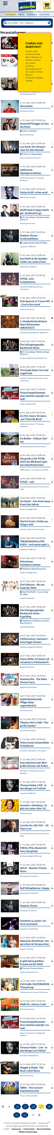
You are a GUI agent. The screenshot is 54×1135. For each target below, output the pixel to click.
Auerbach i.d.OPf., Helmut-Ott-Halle (32, 529)
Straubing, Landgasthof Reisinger (31, 856)
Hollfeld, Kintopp (26, 813)
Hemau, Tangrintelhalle (28, 404)
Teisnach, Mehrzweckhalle (29, 1096)
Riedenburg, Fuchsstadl (28, 197)
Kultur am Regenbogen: (32, 154)
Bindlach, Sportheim (27, 949)
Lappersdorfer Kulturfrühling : (35, 243)
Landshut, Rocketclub (27, 309)
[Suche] (5, 23)
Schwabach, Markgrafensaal (29, 1055)
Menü (5, 3)
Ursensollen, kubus (26, 710)
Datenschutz (29, 1129)
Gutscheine (44, 14)
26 (17, 1107)
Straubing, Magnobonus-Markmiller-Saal (33, 358)
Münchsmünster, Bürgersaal (29, 893)
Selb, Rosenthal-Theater (28, 730)
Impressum (16, 1129)
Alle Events (10, 14)
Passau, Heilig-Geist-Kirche (29, 972)
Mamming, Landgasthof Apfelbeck (31, 647)
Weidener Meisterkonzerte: (34, 569)
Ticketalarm (31, 14)
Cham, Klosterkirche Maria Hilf (30, 158)
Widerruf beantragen (28, 1132)
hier (31, 81)
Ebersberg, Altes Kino (27, 111)
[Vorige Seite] (9, 1106)
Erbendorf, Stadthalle (27, 598)
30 (49, 1107)
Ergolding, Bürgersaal (27, 627)
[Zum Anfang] (2, 1106)
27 (25, 1107)
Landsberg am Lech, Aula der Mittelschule (34, 992)
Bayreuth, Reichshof (26, 1076)
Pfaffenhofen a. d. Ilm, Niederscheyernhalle (34, 470)
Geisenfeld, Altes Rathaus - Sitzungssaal (33, 751)
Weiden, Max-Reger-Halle (28, 509)
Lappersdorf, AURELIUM (28, 246)
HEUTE (21, 14)
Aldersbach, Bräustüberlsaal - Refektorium (34, 332)
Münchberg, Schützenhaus (29, 876)
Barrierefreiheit (44, 1129)
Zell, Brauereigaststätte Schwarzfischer (33, 446)
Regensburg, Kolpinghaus (28, 687)
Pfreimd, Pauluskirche (27, 1009)
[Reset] (49, 23)
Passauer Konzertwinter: (33, 968)
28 (33, 1107)
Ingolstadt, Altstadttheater (29, 929)
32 (25, 1115)
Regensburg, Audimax (27, 667)
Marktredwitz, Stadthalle (28, 267)
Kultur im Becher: (29, 131)
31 (17, 1115)
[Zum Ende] (39, 1115)
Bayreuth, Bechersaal (27, 135)
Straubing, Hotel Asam (27, 223)
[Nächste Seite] (33, 1115)
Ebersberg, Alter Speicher (28, 910)
